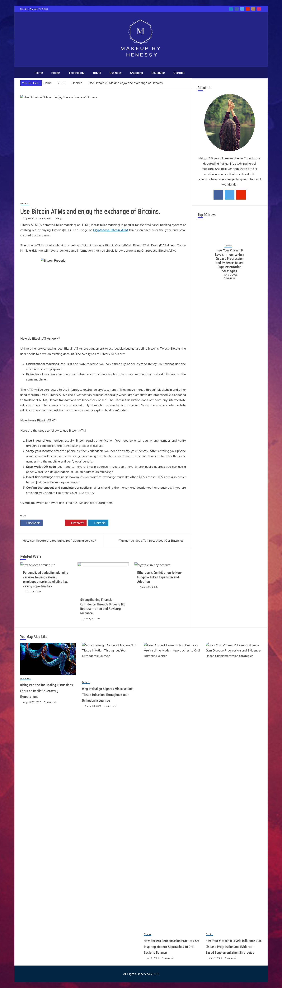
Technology (76, 73)
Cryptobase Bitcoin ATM (110, 230)
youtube (248, 9)
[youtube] (241, 195)
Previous (204, 262)
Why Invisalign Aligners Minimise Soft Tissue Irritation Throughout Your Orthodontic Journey (108, 694)
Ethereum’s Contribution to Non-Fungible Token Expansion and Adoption (159, 577)
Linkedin (99, 523)
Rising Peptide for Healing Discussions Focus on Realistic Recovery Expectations (46, 690)
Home (39, 73)
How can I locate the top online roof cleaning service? (59, 540)
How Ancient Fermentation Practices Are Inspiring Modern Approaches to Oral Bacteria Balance (172, 946)
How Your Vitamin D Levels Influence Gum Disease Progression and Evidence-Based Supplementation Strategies (234, 946)
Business (115, 73)
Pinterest (77, 523)
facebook (237, 9)
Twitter (54, 523)
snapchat (253, 9)
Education (158, 73)
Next (255, 262)
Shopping (136, 73)
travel (97, 73)
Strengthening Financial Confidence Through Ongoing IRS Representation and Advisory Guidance (102, 606)
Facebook (33, 523)
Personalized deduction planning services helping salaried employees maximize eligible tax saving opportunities (45, 579)
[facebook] (218, 195)
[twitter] (229, 195)
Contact (179, 73)
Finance (24, 203)
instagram (259, 9)
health (55, 73)
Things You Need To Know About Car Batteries (151, 540)
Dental (86, 682)
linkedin (231, 9)
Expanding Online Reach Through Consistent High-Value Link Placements (229, 261)
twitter (242, 9)
